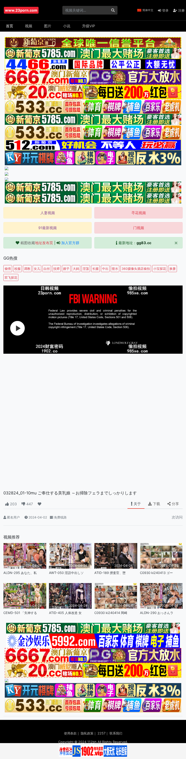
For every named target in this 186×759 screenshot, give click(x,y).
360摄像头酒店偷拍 (136, 269)
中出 (105, 269)
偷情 (8, 269)
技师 (56, 269)
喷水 (115, 269)
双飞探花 (11, 277)
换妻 (172, 269)
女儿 (37, 269)
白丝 (47, 269)
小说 (66, 26)
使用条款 (70, 733)
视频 (28, 26)
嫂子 (66, 269)
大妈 (76, 269)
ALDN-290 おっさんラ (156, 613)
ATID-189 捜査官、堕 (110, 573)
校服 (17, 269)
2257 (101, 733)
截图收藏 (36, 242)
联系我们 (116, 733)
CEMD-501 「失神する (20, 613)
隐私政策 (87, 733)
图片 (47, 26)
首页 (9, 26)
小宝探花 (159, 269)
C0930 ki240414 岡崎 (110, 613)
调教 (27, 269)
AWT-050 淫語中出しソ (66, 573)
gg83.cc (144, 242)
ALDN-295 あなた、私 (20, 573)
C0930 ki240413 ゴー (156, 573)
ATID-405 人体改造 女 (65, 613)
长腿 (95, 269)
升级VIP (88, 26)
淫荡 (86, 269)
